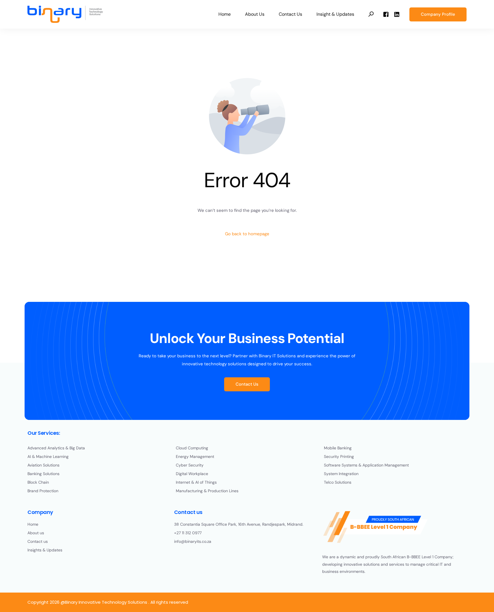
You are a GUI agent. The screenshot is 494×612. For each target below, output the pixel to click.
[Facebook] (386, 14)
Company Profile (438, 14)
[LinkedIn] (396, 14)
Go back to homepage (247, 234)
